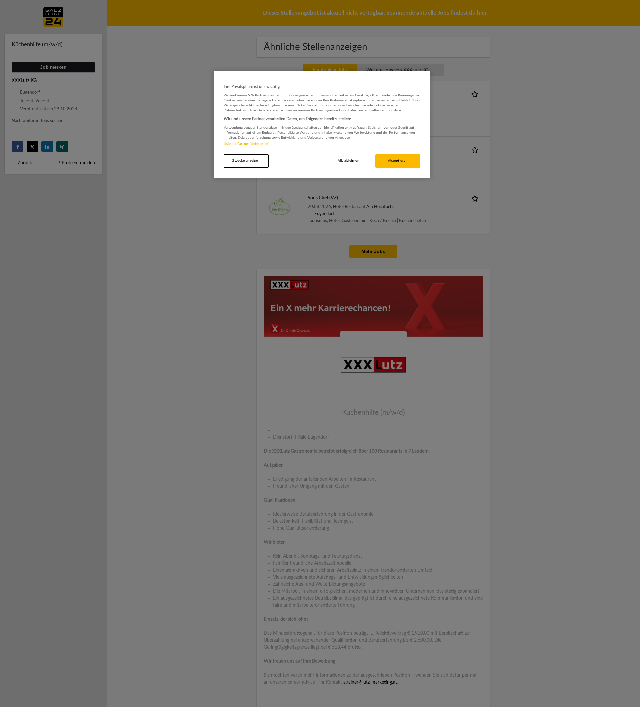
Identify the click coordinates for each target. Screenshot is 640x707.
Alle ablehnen (348, 160)
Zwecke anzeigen (246, 160)
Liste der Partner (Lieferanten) (246, 144)
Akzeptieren (398, 160)
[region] (322, 124)
